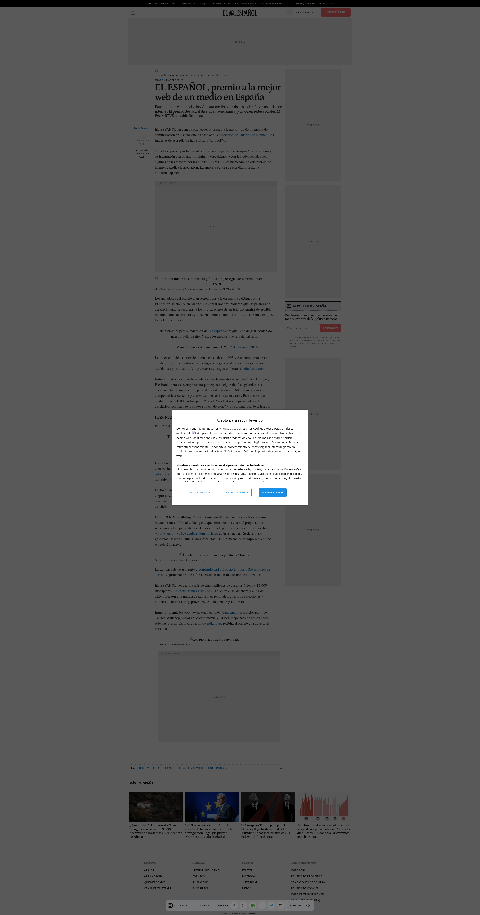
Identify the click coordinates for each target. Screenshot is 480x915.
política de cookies (270, 451)
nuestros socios (232, 428)
